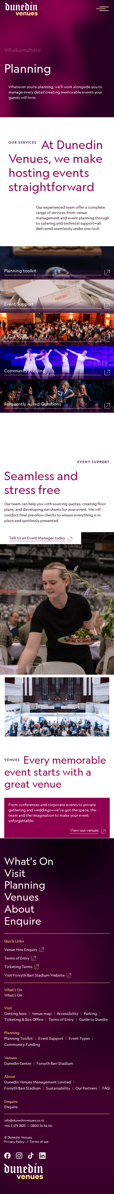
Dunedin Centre (17, 1063)
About (19, 909)
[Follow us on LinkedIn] (42, 1155)
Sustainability (58, 1088)
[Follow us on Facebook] (7, 1155)
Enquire (22, 921)
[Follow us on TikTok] (31, 1155)
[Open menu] (104, 9)
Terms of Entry (16, 958)
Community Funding (22, 1044)
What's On (29, 861)
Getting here (15, 1013)
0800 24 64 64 (41, 1126)
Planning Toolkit (18, 1038)
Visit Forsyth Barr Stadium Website (34, 975)
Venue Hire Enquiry (20, 949)
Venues (21, 897)
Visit (15, 873)
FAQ (105, 1088)
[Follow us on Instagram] (19, 1155)
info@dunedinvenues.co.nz (24, 1120)
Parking (90, 1013)
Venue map (41, 1013)
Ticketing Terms (18, 966)
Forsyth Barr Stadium (55, 1063)
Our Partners (86, 1088)
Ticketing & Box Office (23, 1019)
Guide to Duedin (93, 1019)
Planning (24, 885)
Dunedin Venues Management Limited (37, 1082)
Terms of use (39, 1142)
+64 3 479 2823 (14, 1126)
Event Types (79, 1038)
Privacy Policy (14, 1142)
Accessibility (67, 1013)
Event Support (50, 1038)
